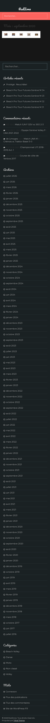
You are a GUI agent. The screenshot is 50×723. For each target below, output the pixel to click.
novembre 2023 (14, 328)
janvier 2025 (12, 261)
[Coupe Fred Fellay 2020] (13, 34)
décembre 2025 (14, 204)
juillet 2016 (11, 634)
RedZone (25, 9)
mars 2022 (11, 441)
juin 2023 (10, 357)
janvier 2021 (12, 521)
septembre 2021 (14, 475)
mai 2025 (10, 238)
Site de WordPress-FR (17, 708)
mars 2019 (11, 589)
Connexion (11, 691)
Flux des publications (16, 697)
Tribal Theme (19, 720)
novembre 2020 (14, 532)
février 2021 (11, 515)
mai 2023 (10, 362)
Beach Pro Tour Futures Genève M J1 (25, 107)
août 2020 (11, 549)
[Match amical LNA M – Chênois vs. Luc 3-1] (29, 34)
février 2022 (12, 447)
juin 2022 (10, 425)
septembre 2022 (14, 408)
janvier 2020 (12, 560)
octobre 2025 (13, 215)
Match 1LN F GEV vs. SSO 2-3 (29, 124)
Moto (8, 663)
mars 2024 (11, 306)
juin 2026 (10, 181)
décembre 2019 (14, 566)
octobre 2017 (12, 623)
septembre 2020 (14, 543)
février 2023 (12, 379)
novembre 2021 (14, 464)
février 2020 (12, 555)
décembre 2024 (14, 266)
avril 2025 (10, 244)
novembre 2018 (14, 611)
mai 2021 (10, 498)
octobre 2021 (12, 470)
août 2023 (11, 345)
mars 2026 (11, 187)
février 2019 (12, 594)
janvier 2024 (12, 317)
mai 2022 (10, 430)
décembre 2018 (14, 606)
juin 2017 (10, 628)
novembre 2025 (14, 210)
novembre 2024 (14, 272)
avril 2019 (10, 583)
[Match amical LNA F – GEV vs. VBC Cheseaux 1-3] (21, 34)
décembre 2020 (14, 526)
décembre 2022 (14, 391)
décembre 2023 (14, 323)
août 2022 (11, 413)
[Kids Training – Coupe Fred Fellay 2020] (6, 34)
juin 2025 (10, 232)
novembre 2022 (14, 396)
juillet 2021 (11, 487)
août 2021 (11, 481)
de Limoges (12, 138)
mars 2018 (11, 617)
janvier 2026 (12, 198)
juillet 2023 (11, 351)
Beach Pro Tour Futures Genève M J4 (25, 90)
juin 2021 (10, 492)
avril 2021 (10, 504)
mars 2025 (11, 249)
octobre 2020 (13, 538)
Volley (9, 674)
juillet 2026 (11, 176)
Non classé (11, 668)
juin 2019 (10, 577)
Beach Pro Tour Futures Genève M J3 (25, 96)
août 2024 (11, 289)
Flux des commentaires (18, 703)
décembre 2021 (14, 459)
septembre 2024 (14, 283)
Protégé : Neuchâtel (16, 84)
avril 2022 (10, 436)
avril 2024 (11, 300)
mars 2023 (11, 374)
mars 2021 (11, 509)
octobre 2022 (13, 402)
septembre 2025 (14, 221)
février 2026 (12, 193)
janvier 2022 (12, 453)
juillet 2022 (11, 419)
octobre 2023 (13, 334)
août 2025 (11, 227)
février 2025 (12, 255)
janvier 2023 (12, 385)
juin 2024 (10, 294)
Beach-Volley (12, 651)
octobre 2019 (12, 572)
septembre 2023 (14, 340)
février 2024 (12, 312)
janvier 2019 (12, 600)
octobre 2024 (13, 278)
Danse (9, 657)
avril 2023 (10, 368)
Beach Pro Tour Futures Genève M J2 (25, 101)
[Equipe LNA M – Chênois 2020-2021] (36, 34)
